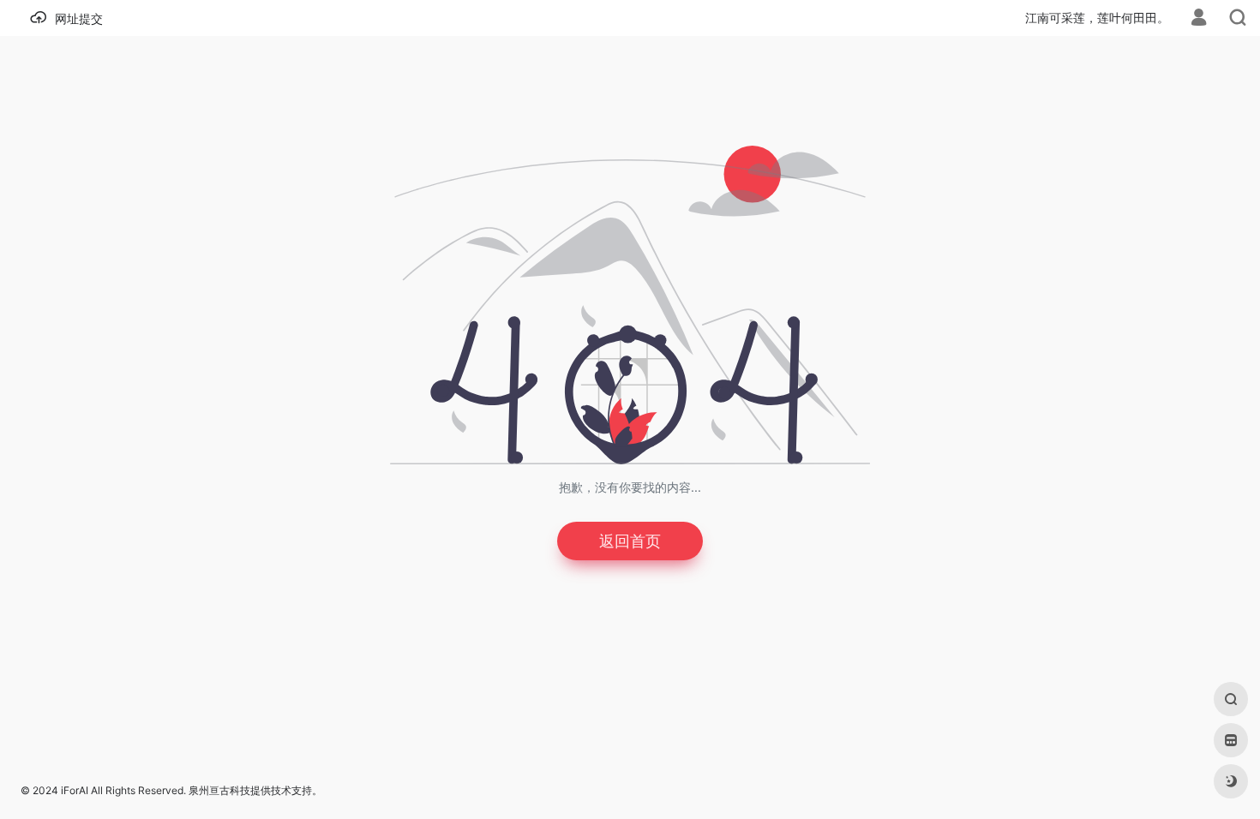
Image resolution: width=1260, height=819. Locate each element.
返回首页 (630, 541)
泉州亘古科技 (219, 790)
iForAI (74, 790)
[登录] (1199, 19)
